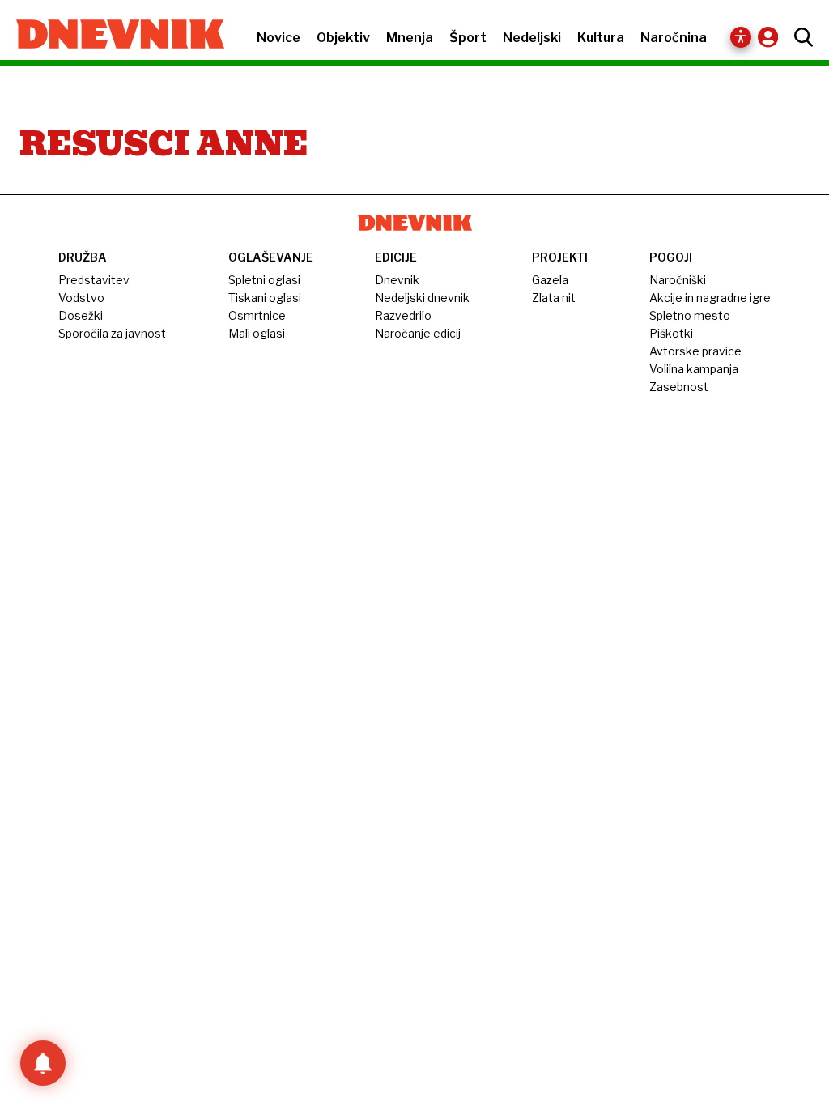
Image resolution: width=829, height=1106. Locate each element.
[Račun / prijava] (772, 37)
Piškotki (671, 333)
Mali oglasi (256, 333)
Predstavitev (94, 280)
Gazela (550, 280)
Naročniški (677, 280)
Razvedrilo (403, 315)
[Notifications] (43, 1063)
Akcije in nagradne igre (710, 297)
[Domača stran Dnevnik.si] (112, 35)
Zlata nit (554, 297)
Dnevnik (397, 280)
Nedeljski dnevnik (422, 297)
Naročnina (673, 37)
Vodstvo (81, 297)
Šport (468, 37)
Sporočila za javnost (112, 333)
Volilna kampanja (693, 369)
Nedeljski (532, 37)
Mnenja (409, 37)
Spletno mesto (689, 315)
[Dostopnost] (740, 37)
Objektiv (343, 37)
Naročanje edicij (418, 333)
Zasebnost (678, 386)
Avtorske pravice (695, 351)
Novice (278, 37)
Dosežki (80, 315)
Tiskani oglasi (264, 297)
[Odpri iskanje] (799, 37)
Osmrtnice (257, 315)
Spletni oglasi (264, 280)
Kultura (600, 37)
